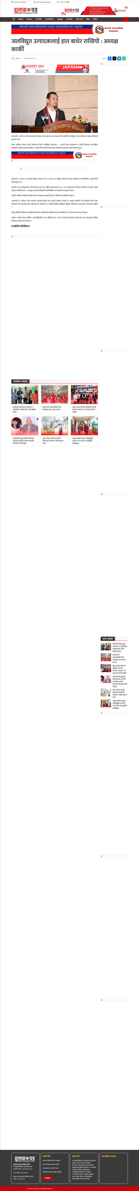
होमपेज (20, 19)
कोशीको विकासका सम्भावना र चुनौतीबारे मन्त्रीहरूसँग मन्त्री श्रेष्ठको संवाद (24, 410)
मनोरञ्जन (79, 19)
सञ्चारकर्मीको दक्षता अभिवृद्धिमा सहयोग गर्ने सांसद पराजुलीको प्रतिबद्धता (82, 441)
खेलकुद (60, 19)
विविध (95, 19)
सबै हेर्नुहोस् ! (48, 1178)
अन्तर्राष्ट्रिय (49, 19)
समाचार (29, 19)
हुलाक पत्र (18, 58)
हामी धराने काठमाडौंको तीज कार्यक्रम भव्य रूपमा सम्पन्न (52, 408)
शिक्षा (88, 19)
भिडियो (19, 23)
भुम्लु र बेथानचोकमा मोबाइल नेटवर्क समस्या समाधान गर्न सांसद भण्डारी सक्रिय (84, 410)
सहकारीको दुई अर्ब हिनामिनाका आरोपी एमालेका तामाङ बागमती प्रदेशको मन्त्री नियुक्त (23, 441)
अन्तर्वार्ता (69, 19)
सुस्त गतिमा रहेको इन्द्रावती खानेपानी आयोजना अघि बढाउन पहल (53, 441)
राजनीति (38, 19)
